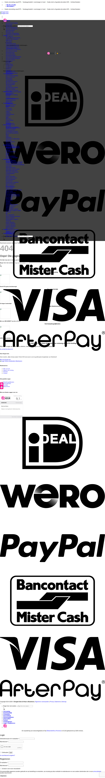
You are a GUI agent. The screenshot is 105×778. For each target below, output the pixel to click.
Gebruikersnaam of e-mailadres (9, 738)
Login (10, 752)
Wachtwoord (4, 741)
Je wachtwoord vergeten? (7, 755)
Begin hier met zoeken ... (10, 236)
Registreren (3, 775)
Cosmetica (6, 103)
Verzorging (6, 20)
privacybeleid (97, 771)
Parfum (5, 229)
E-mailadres (4, 762)
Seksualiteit (6, 159)
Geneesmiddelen (8, 145)
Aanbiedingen (7, 233)
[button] (5, 35)
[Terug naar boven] (0, 703)
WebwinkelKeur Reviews (54, 730)
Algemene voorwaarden (42, 701)
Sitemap (64, 701)
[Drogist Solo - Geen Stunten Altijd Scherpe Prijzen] (4, 12)
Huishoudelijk (7, 91)
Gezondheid (7, 124)
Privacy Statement (55, 701)
